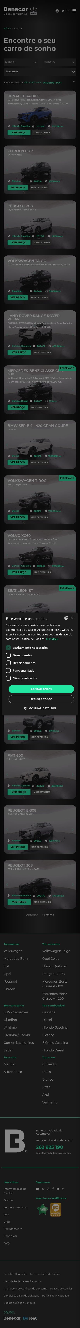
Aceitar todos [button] (41, 689)
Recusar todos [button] (41, 699)
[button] (40, 708)
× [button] (71, 617)
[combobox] (66, 618)
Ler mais (52, 639)
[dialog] (40, 664)
